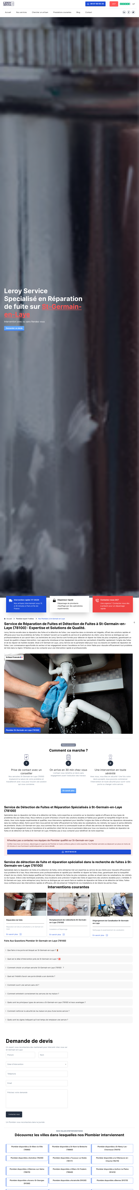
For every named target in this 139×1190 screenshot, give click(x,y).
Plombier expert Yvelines (25, 619)
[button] (68, 950)
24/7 (114, 4)
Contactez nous (14, 1114)
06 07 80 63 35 (97, 4)
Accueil (9, 619)
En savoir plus (12, 934)
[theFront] (8, 3)
